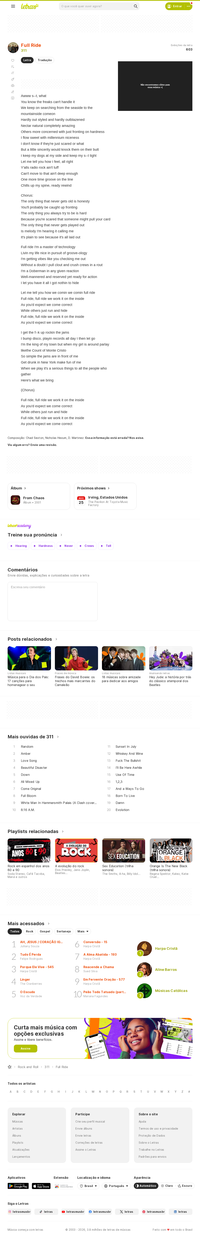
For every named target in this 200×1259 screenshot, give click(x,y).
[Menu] (13, 6)
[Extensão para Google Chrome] (64, 1186)
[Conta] (188, 6)
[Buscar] (135, 6)
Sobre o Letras (149, 1142)
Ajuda (142, 1121)
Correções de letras (89, 1142)
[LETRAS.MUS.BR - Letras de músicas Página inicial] (30, 6)
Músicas (17, 1121)
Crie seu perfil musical (90, 1121)
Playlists (17, 1142)
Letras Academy (100, 526)
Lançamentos (21, 1156)
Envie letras (83, 1135)
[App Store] (41, 1186)
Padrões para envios (152, 1156)
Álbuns (16, 1135)
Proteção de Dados (152, 1135)
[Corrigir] (13, 91)
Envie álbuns (83, 1128)
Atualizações (21, 1149)
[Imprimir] (13, 85)
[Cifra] (13, 79)
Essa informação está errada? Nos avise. (114, 437)
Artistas (17, 1128)
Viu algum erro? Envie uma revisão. (32, 444)
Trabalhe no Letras (151, 1149)
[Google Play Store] (18, 1186)
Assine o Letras (85, 1149)
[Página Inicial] (10, 1067)
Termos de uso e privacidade (158, 1128)
